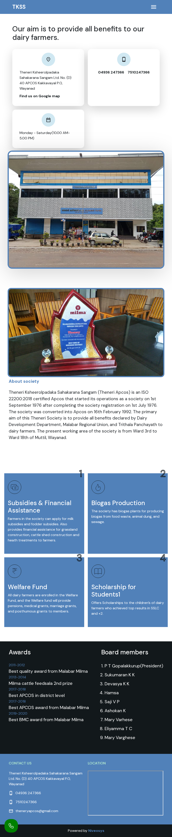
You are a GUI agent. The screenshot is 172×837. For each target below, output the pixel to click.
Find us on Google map (39, 96)
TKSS (19, 6)
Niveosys (96, 830)
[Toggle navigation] (154, 7)
